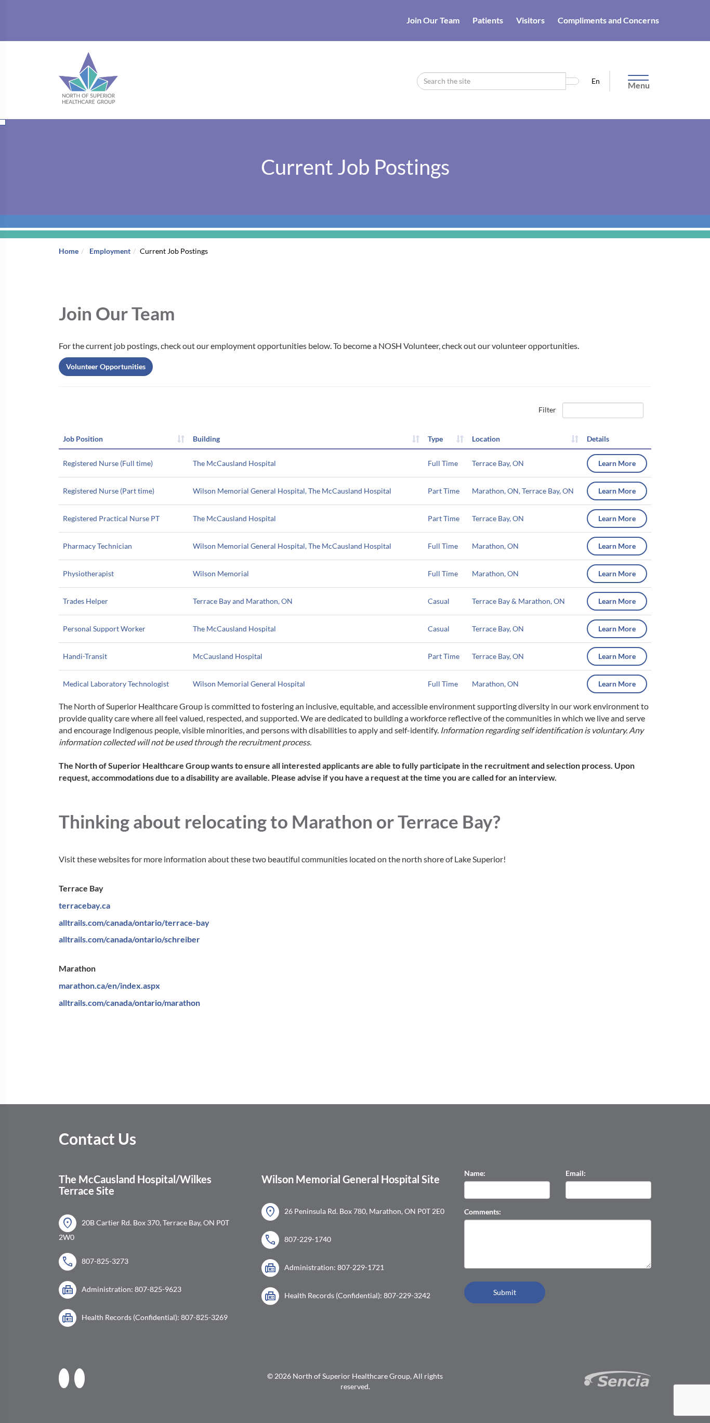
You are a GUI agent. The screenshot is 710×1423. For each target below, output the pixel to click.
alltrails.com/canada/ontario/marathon (129, 1002)
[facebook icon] (66, 1377)
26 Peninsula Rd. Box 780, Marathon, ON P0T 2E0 (354, 1212)
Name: (474, 1173)
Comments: (482, 1211)
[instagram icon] (82, 1377)
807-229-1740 (297, 1240)
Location (486, 438)
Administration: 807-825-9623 (121, 1290)
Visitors (530, 20)
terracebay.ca (84, 905)
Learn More (617, 463)
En (596, 80)
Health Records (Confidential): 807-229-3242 (347, 1296)
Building (206, 438)
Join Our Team (432, 20)
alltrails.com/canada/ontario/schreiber (129, 939)
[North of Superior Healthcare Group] (88, 65)
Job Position (83, 438)
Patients (487, 20)
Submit (504, 1292)
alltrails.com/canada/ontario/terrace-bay (134, 922)
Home (68, 251)
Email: (576, 1173)
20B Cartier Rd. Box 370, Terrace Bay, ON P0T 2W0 (144, 1228)
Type (435, 438)
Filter (547, 409)
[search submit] (572, 81)
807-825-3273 (94, 1261)
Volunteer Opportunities (106, 366)
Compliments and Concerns (608, 20)
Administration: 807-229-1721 (324, 1268)
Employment (109, 251)
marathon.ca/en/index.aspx (109, 985)
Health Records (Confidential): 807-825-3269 (144, 1318)
